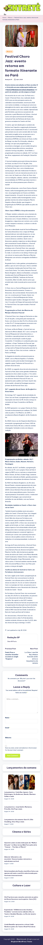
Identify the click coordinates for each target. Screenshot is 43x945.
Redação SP (13, 637)
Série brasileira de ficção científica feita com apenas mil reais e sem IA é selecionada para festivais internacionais (21, 873)
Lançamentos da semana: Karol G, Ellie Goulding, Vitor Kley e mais (18, 821)
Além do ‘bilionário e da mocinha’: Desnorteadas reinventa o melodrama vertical (18, 859)
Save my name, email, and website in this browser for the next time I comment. (21, 749)
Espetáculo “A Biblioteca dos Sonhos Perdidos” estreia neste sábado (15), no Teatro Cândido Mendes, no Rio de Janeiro (20, 912)
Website (8, 738)
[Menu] (5, 14)
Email (7, 728)
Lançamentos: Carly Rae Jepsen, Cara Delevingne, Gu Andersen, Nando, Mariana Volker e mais (19, 794)
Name (7, 718)
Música (9, 51)
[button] (12, 641)
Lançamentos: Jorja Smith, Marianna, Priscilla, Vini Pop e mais (18, 808)
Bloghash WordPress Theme (21, 941)
